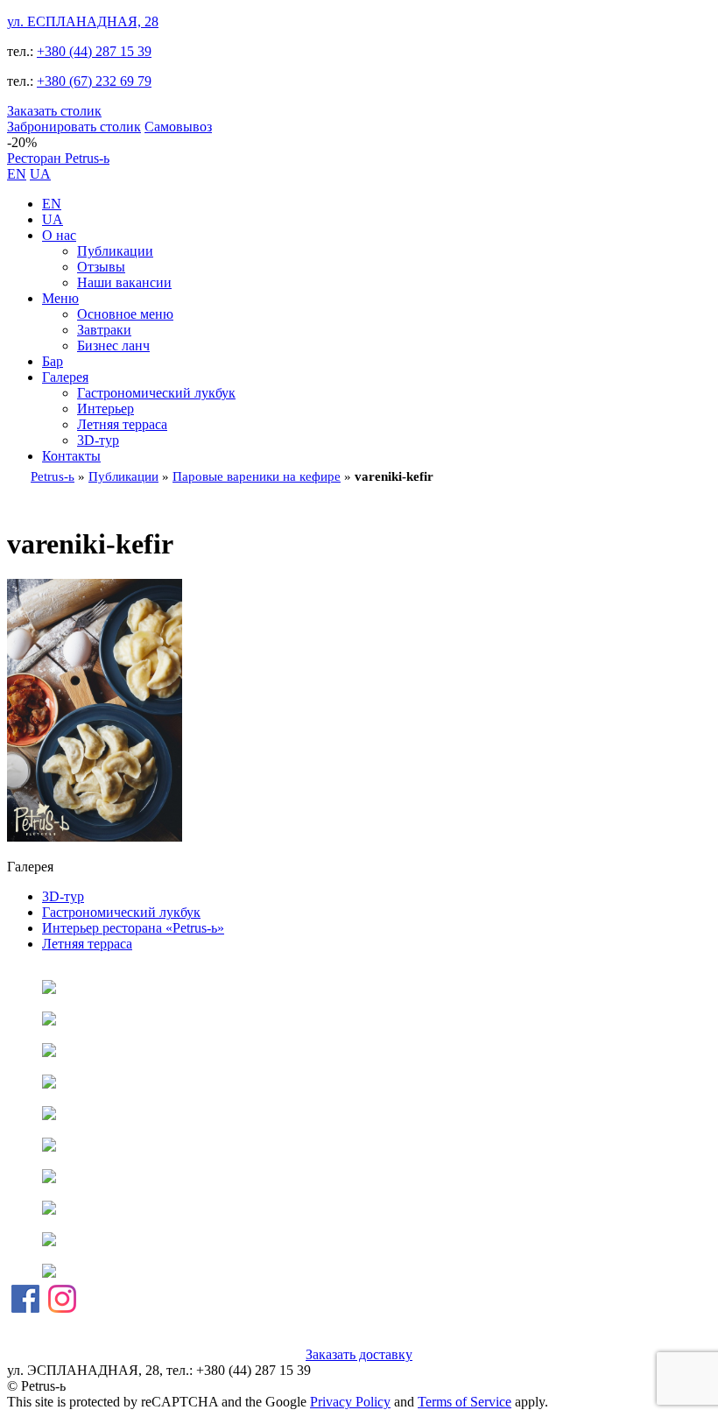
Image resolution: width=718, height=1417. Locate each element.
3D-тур (98, 440)
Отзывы (101, 266)
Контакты (71, 455)
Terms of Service (464, 1401)
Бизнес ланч (113, 345)
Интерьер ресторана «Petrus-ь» (133, 927)
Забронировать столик (74, 126)
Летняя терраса (122, 424)
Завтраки (104, 329)
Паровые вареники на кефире (256, 476)
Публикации (115, 250)
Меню (60, 298)
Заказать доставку (359, 1354)
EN (16, 173)
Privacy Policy (350, 1401)
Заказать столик (54, 110)
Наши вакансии (124, 282)
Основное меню (125, 314)
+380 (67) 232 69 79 (94, 81)
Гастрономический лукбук (156, 392)
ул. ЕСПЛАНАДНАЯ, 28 (82, 21)
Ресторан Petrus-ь (58, 158)
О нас (59, 235)
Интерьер (105, 408)
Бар (52, 361)
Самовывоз (178, 126)
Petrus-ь (52, 476)
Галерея (65, 377)
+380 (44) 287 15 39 (94, 51)
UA (40, 173)
